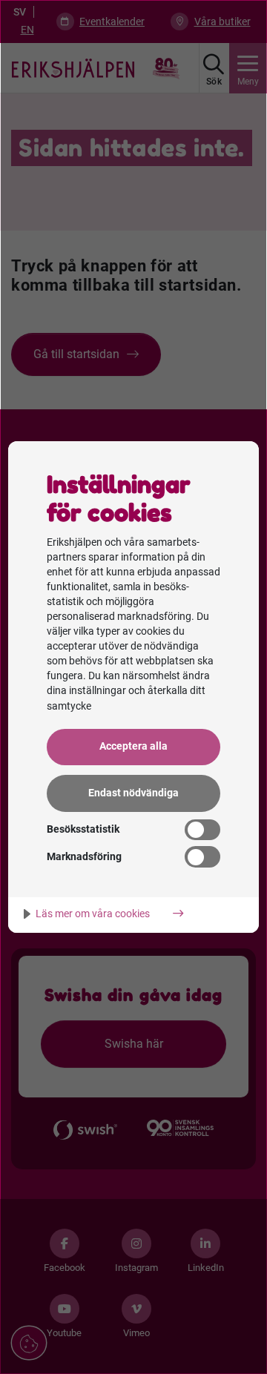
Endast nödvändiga (133, 793)
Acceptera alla (133, 746)
